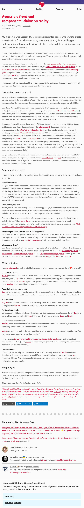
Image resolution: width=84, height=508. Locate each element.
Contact (79, 9)
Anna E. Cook (27, 430)
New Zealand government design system (17, 254)
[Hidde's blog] (42, 1)
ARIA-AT (19, 138)
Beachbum (74, 428)
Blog (3, 9)
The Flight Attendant (18, 433)
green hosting (21, 487)
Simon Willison (26, 428)
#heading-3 (21, 263)
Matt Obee (11, 430)
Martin (29, 316)
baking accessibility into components (61, 64)
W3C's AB (57, 392)
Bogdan (5, 302)
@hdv (43, 460)
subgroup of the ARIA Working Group (26, 133)
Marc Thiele (65, 428)
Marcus (5, 276)
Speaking (39, 9)
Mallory (10, 284)
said (59, 158)
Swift (4, 430)
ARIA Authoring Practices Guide (32, 130)
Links (20, 9)
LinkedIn (41, 483)
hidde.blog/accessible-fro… (66, 460)
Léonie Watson (47, 158)
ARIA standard (44, 127)
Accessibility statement (13, 503)
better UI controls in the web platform (60, 67)
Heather (5, 323)
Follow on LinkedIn (41, 404)
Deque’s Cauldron (53, 256)
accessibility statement (32, 240)
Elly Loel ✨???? (60, 430)
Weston (17, 305)
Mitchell (22, 281)
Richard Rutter (54, 428)
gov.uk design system (70, 251)
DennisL (30, 433)
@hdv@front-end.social (20, 389)
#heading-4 (18, 368)
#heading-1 (34, 93)
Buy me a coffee (9, 404)
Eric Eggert (6, 428)
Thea (16, 278)
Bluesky (34, 483)
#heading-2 (28, 170)
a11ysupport (33, 138)
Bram (18, 383)
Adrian (28, 342)
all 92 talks (11, 397)
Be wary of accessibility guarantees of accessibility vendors (36, 339)
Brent (62, 316)
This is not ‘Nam (12, 75)
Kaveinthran (63, 438)
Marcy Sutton (26, 221)
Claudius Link (48, 430)
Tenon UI (67, 256)
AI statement (9, 496)
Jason (75, 355)
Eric (69, 316)
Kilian (10, 383)
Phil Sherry (15, 428)
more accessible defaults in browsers (16, 69)
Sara (3, 292)
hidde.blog (62, 469)
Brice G (35, 428)
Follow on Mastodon (24, 404)
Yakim (4, 331)
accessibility (27, 26)
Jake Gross (15, 441)
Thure (18, 430)
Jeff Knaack (71, 430)
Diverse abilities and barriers (68, 111)
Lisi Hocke (41, 433)
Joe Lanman (37, 430)
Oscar (76, 313)
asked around (11, 268)
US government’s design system (52, 254)
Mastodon (27, 483)
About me (59, 9)
